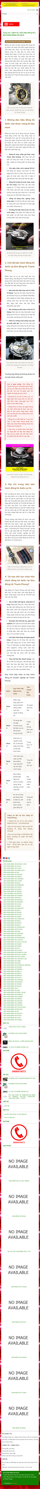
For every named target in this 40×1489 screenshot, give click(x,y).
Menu (11, 24)
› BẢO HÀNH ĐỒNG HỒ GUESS (12, 889)
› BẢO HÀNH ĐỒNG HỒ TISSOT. (12, 868)
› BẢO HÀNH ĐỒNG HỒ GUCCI (12, 1017)
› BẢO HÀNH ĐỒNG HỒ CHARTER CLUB (15, 959)
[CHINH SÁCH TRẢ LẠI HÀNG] (5, 1028)
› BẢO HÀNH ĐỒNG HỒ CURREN (12, 1003)
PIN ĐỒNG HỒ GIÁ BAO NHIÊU (18, 1033)
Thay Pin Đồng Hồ (9, 1117)
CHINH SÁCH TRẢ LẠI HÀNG (17, 1027)
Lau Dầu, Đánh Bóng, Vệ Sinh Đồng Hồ (14, 1114)
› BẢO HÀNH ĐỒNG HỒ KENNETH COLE (15, 952)
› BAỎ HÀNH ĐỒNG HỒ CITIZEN (12, 881)
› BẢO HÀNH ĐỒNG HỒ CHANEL (12, 1020)
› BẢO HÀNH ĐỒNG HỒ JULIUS (12, 904)
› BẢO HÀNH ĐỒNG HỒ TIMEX (12, 961)
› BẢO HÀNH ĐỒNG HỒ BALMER (12, 982)
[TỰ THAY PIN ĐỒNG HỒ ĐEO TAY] (5, 1047)
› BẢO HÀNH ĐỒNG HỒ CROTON (12, 1001)
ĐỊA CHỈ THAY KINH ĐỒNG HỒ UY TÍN (19, 1251)
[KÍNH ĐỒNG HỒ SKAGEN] (18, 1355)
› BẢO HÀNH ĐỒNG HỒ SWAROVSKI (14, 927)
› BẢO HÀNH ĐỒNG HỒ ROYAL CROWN (14, 954)
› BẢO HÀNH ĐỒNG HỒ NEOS (12, 921)
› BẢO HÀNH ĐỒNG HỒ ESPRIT (12, 946)
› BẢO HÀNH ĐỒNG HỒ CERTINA (13, 1005)
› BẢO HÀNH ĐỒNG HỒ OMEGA (12, 876)
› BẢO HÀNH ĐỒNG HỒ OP (11, 1011)
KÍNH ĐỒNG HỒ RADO (19, 1428)
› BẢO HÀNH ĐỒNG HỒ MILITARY (13, 1009)
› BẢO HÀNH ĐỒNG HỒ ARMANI (12, 998)
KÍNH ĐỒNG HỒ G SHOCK (19, 1287)
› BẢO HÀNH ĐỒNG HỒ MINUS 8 (12, 975)
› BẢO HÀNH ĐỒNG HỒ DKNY (11, 883)
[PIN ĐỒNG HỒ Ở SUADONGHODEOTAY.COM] (5, 1079)
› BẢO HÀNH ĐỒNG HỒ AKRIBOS (13, 994)
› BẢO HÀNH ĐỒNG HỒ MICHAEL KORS (15, 864)
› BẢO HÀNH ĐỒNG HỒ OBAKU (12, 973)
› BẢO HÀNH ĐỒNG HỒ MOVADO (13, 900)
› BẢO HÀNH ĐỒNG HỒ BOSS (12, 925)
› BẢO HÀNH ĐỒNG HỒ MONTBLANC (14, 937)
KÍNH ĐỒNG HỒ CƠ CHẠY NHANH (19, 1181)
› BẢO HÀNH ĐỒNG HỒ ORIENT (12, 935)
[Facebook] (4, 858)
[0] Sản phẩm (31, 10)
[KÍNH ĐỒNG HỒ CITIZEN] (18, 1390)
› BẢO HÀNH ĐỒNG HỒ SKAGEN (12, 874)
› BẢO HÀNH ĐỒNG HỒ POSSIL (12, 1015)
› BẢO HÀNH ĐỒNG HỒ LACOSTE (13, 940)
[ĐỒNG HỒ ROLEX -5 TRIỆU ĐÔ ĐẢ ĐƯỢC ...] (5, 1042)
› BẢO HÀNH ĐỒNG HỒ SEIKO (12, 906)
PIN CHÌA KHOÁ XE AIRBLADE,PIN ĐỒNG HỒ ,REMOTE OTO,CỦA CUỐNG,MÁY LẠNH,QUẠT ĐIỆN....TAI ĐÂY (22, 1096)
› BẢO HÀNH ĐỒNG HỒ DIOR (11, 931)
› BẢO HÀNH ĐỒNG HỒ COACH (12, 977)
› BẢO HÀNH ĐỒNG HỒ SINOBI (12, 944)
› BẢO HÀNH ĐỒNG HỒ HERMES (12, 969)
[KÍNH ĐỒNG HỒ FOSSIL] (18, 1320)
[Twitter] (9, 858)
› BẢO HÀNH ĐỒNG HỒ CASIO (12, 866)
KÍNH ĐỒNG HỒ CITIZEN (19, 1392)
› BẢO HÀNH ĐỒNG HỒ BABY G (12, 971)
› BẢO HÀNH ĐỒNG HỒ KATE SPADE (14, 956)
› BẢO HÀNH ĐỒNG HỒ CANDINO (13, 996)
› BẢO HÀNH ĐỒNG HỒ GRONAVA (13, 902)
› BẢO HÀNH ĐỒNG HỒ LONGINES (13, 879)
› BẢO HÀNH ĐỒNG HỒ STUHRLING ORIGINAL (17, 965)
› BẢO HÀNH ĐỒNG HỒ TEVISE (12, 914)
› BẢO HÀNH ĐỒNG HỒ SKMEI (12, 916)
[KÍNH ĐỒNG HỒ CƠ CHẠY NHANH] (18, 1179)
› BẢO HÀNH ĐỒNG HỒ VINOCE (12, 984)
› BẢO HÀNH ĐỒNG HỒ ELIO (11, 948)
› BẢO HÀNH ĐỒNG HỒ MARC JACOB (14, 992)
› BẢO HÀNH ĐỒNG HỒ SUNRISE (13, 895)
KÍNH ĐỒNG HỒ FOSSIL (19, 1322)
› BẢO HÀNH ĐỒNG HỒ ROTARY (12, 967)
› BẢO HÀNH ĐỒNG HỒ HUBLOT (12, 891)
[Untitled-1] (20, 4)
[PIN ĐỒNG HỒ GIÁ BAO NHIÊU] (5, 1036)
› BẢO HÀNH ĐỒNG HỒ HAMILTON (13, 908)
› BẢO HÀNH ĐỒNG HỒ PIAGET (12, 923)
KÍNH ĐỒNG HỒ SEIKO (19, 1216)
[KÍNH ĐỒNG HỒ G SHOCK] (18, 1284)
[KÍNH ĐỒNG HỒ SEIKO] (18, 1214)
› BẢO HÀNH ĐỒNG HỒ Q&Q (11, 990)
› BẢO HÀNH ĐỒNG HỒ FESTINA (12, 929)
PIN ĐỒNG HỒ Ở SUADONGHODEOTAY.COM (22, 1078)
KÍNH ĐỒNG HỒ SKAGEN (19, 1357)
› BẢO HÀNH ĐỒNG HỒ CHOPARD (13, 933)
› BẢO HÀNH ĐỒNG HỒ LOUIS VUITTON (15, 942)
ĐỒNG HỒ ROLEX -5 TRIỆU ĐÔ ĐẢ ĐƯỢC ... (22, 1041)
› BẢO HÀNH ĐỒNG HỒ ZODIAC (12, 912)
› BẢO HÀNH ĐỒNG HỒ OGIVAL (12, 986)
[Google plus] (6, 858)
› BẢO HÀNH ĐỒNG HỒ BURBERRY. (13, 885)
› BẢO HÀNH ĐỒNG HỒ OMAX (12, 963)
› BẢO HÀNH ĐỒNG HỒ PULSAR (12, 950)
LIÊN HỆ (6, 1106)
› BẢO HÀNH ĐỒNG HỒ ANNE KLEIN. (14, 870)
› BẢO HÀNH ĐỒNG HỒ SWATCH (12, 1013)
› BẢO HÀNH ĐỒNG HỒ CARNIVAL (13, 980)
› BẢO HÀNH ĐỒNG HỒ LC (11, 988)
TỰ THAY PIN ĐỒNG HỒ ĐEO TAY (19, 1047)
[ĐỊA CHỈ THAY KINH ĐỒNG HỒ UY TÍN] (18, 1249)
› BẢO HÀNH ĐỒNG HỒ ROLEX (12, 897)
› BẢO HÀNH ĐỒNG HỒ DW (11, 872)
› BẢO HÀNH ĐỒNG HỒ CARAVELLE (13, 919)
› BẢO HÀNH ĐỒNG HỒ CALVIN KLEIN (14, 1007)
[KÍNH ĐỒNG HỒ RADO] (18, 1426)
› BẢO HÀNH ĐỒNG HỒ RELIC (12, 910)
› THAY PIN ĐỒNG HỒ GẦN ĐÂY (12, 893)
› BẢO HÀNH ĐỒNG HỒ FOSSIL (12, 887)
